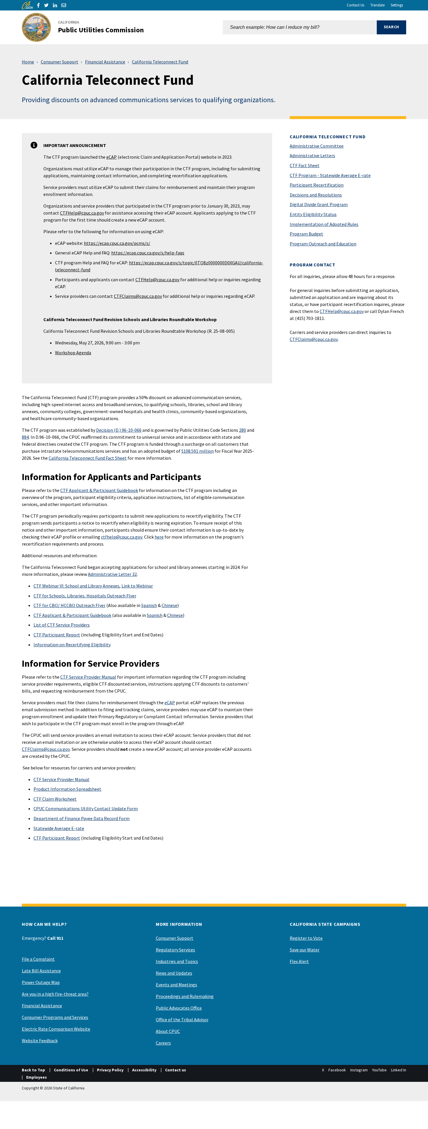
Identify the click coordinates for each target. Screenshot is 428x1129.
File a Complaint (38, 959)
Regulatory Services (175, 950)
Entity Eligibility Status (313, 214)
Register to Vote (306, 938)
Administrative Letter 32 (112, 574)
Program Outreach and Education (323, 244)
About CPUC (168, 1031)
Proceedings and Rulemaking (185, 996)
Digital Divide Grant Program (319, 204)
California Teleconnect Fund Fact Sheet (88, 458)
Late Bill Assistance (41, 971)
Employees (36, 1077)
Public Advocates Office (179, 1008)
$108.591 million (197, 451)
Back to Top (33, 1070)
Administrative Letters (312, 155)
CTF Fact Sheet (304, 165)
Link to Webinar (137, 586)
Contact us (175, 1070)
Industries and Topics (177, 961)
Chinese (169, 605)
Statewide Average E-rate (58, 828)
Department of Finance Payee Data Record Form (81, 818)
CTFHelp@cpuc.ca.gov (82, 213)
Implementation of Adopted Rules (324, 224)
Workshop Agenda (73, 352)
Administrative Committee (317, 146)
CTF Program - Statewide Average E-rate (330, 175)
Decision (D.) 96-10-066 (119, 430)
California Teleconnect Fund (160, 62)
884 (25, 437)
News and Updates (174, 973)
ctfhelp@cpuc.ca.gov (121, 537)
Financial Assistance (105, 62)
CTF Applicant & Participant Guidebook (99, 490)
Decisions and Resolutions (316, 195)
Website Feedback (40, 1040)
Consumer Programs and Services (55, 1017)
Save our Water (304, 950)
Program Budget (306, 234)
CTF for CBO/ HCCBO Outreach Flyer (69, 605)
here (159, 537)
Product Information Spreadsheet (67, 789)
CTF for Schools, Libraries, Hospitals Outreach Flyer (84, 596)
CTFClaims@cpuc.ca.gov (138, 296)
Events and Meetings (176, 985)
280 (242, 430)
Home (28, 62)
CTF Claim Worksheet (55, 799)
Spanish (149, 605)
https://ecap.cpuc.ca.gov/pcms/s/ (117, 243)
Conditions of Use (71, 1070)
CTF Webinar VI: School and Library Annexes (76, 586)
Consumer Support (59, 62)
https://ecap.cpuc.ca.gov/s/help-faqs (147, 253)
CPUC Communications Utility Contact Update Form (85, 808)
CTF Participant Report (56, 635)
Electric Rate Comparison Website (56, 1029)
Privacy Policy (110, 1070)
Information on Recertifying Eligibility (72, 644)
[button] (391, 27)
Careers (163, 1043)
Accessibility (144, 1070)
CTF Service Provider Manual (88, 677)
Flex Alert (299, 961)
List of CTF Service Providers (61, 625)
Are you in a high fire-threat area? (55, 994)
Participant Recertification (317, 185)
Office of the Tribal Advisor (182, 1019)
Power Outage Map (41, 982)
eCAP (111, 157)
